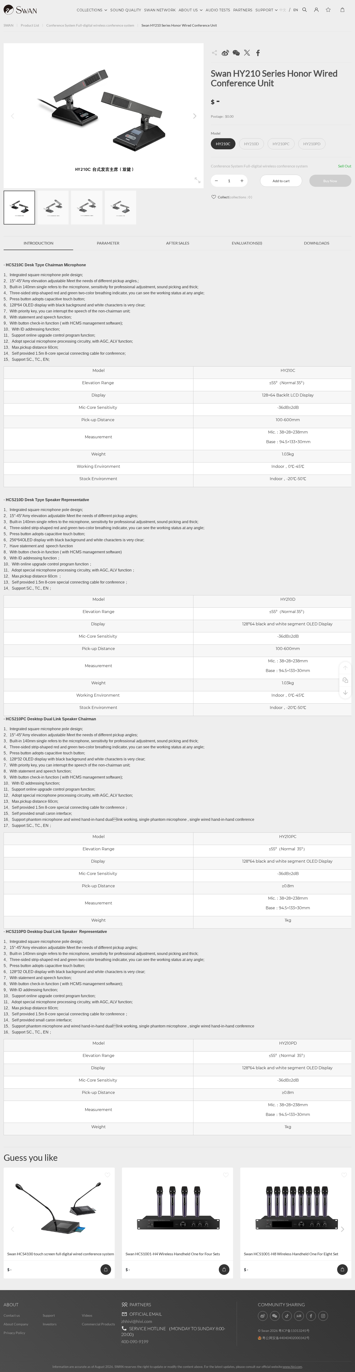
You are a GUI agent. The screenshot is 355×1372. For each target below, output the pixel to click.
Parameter (108, 243)
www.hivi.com (292, 1367)
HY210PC (281, 143)
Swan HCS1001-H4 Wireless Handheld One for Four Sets (173, 1253)
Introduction (38, 243)
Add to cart (281, 181)
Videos (87, 1315)
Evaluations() (247, 243)
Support (49, 1315)
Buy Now (330, 181)
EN (295, 10)
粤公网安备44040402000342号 (286, 1338)
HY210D (251, 143)
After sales (177, 243)
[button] (194, 115)
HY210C (223, 143)
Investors (50, 1324)
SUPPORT (264, 10)
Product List (30, 25)
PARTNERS (243, 10)
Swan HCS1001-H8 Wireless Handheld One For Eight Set (291, 1253)
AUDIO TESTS (218, 10)
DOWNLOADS (316, 243)
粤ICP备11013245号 (294, 1331)
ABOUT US (188, 10)
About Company (16, 1324)
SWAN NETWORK (160, 10)
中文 (282, 10)
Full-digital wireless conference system (105, 25)
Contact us (12, 1315)
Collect (235, 197)
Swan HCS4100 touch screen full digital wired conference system (60, 1253)
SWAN (9, 25)
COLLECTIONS (90, 10)
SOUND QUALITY (125, 10)
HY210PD (311, 143)
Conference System (60, 25)
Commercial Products (98, 1324)
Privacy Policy (14, 1333)
